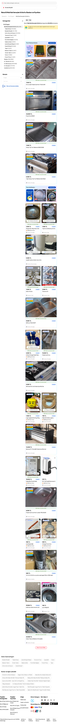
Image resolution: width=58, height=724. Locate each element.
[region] (41, 51)
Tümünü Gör (52, 43)
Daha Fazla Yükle (41, 647)
